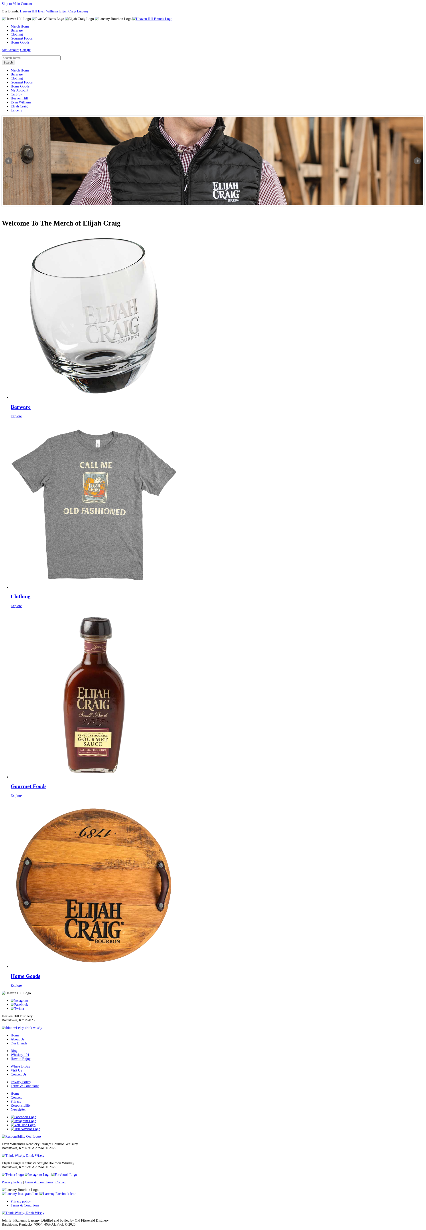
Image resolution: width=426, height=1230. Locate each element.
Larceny (83, 11)
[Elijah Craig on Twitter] (13, 1175)
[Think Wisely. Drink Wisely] (23, 1155)
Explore (16, 416)
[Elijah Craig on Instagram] (37, 1175)
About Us (17, 1039)
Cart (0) (25, 50)
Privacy (16, 1101)
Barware (17, 30)
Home (15, 1035)
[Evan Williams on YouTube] (23, 1125)
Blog (14, 1051)
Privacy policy (21, 1201)
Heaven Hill (28, 11)
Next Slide (417, 160)
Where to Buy (20, 1066)
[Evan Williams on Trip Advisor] (25, 1129)
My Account (10, 50)
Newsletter (18, 1109)
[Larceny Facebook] (57, 1194)
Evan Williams (48, 11)
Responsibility (21, 1105)
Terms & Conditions (25, 1086)
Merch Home (20, 26)
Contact (16, 1097)
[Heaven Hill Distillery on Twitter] (17, 1008)
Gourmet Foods (22, 38)
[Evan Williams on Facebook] (23, 1117)
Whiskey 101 (20, 1055)
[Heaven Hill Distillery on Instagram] (19, 1000)
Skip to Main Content (17, 4)
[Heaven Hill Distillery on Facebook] (19, 1004)
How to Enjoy (21, 1059)
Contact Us (18, 1074)
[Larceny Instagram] (20, 1194)
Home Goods (20, 42)
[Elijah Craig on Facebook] (64, 1175)
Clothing (17, 34)
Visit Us (16, 1070)
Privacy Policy (21, 1082)
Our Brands (19, 1043)
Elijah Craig (67, 11)
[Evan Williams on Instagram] (23, 1121)
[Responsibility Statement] (23, 1213)
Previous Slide (8, 160)
